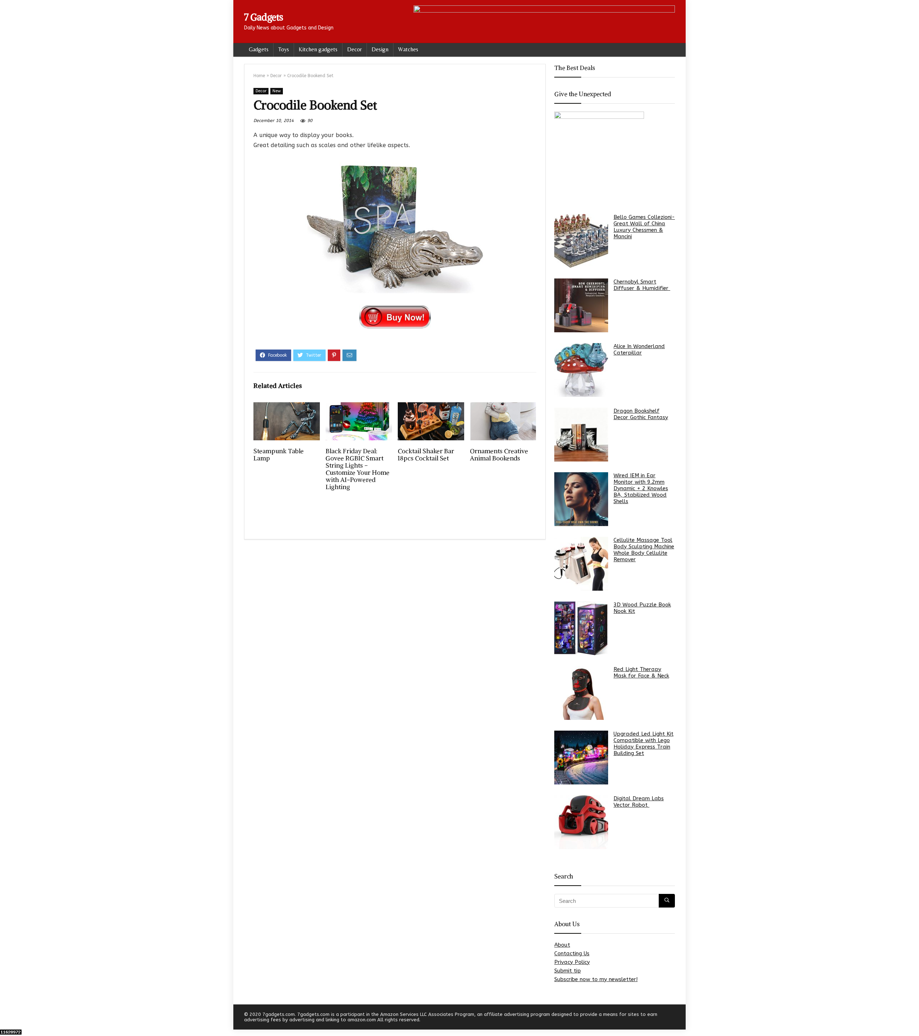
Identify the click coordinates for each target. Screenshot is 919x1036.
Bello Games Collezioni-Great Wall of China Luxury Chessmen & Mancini (644, 227)
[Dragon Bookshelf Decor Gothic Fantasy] (581, 434)
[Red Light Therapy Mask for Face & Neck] (581, 693)
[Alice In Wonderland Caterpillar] (581, 370)
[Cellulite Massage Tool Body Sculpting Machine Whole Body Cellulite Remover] (581, 564)
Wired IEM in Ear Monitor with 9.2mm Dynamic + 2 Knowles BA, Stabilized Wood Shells (641, 488)
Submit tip (567, 970)
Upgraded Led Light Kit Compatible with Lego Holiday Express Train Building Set (643, 743)
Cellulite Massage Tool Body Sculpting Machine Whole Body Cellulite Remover (644, 550)
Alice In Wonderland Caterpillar (639, 349)
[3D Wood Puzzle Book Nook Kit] (581, 628)
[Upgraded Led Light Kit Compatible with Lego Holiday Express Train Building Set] (581, 757)
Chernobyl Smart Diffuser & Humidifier (642, 284)
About (562, 945)
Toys (283, 49)
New (276, 91)
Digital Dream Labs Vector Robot (639, 801)
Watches (408, 49)
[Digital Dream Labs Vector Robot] (581, 822)
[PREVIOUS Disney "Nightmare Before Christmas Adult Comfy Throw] (7, 1018)
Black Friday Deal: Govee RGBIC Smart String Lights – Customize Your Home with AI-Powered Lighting (357, 469)
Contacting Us (571, 953)
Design (380, 49)
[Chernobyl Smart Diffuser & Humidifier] (581, 305)
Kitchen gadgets (318, 49)
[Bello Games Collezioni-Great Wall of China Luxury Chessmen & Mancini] (581, 241)
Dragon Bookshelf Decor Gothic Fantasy (641, 414)
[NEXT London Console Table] (912, 1018)
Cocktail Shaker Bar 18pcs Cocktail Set (426, 454)
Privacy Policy (572, 962)
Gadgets (259, 49)
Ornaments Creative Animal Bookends (499, 454)
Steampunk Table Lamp (278, 454)
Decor (354, 49)
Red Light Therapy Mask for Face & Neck (641, 672)
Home (259, 75)
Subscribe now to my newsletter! (596, 979)
